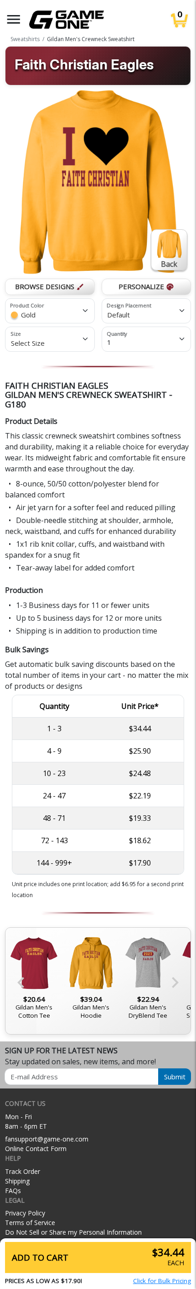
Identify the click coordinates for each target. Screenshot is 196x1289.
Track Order (22, 1171)
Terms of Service (30, 1222)
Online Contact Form (36, 1148)
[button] (13, 19)
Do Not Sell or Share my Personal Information (73, 1232)
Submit (175, 1076)
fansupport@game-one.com (46, 1139)
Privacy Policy (25, 1213)
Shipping (17, 1181)
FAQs (13, 1190)
